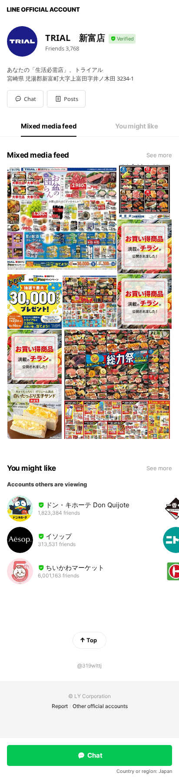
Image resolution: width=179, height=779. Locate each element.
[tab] (48, 126)
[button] (66, 99)
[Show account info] (122, 39)
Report (60, 706)
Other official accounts (100, 706)
